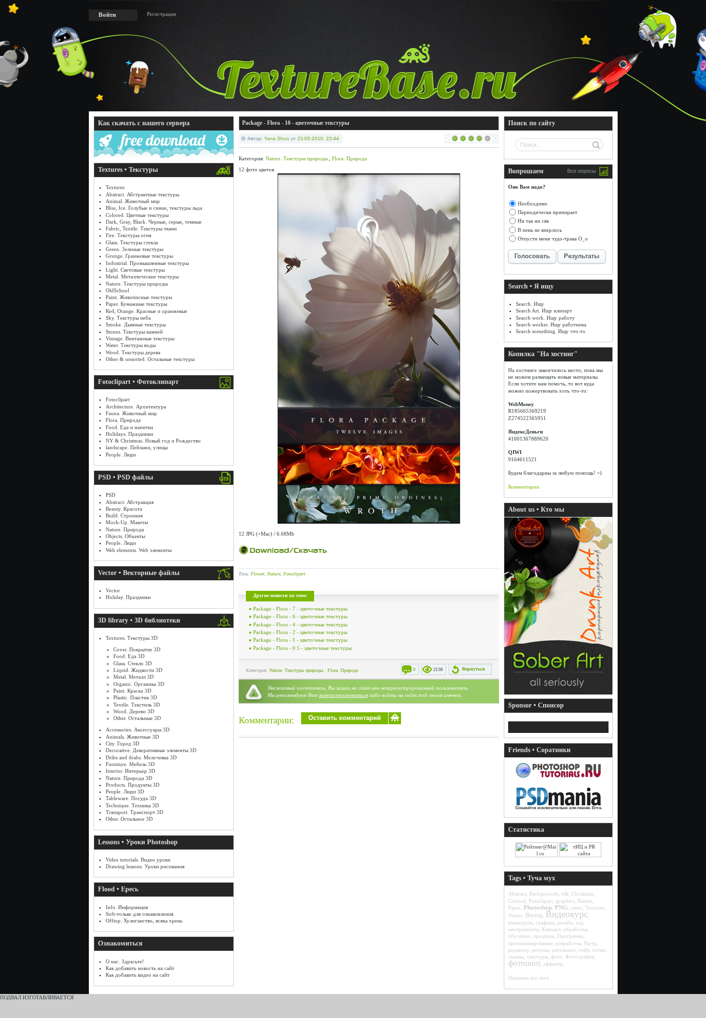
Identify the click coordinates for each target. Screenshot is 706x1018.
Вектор (534, 915)
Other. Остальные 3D (137, 718)
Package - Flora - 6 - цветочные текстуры (300, 616)
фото (556, 956)
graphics (565, 901)
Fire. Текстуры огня (128, 235)
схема (599, 950)
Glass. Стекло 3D (132, 663)
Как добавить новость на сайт (140, 968)
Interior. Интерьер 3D (130, 771)
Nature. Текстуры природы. (297, 158)
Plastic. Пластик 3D (135, 697)
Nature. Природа (125, 529)
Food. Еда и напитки (129, 427)
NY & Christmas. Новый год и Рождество (153, 440)
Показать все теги (528, 978)
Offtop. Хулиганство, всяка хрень (144, 920)
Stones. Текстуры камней (134, 332)
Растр (590, 943)
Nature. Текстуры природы (137, 284)
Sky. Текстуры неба (128, 318)
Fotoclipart (118, 399)
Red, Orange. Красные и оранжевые (146, 311)
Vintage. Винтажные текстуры (140, 338)
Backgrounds (544, 894)
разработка (568, 943)
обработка (575, 929)
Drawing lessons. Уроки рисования (145, 866)
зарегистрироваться (343, 695)
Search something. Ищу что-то (550, 331)
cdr (565, 893)
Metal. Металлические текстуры (142, 276)
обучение (519, 936)
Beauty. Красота (124, 509)
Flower (257, 573)
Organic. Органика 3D (138, 684)
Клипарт (551, 929)
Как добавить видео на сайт (138, 975)
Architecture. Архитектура (136, 406)
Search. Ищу (530, 304)
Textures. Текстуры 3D (132, 638)
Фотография (579, 956)
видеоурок (520, 922)
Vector (113, 590)
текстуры (537, 956)
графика (545, 922)
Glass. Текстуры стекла (132, 242)
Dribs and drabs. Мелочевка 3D (141, 757)
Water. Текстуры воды (131, 345)
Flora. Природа (123, 420)
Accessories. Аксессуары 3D (138, 729)
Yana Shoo (276, 138)
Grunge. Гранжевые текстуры (139, 256)
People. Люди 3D (125, 791)
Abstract (517, 894)
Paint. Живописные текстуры (139, 297)
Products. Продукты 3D (132, 785)
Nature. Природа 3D (129, 778)
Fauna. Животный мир (131, 413)
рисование (564, 950)
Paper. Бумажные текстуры (136, 304)
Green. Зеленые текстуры (134, 249)
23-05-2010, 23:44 (318, 138)
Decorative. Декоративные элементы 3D (151, 750)
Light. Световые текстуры (135, 270)
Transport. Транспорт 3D (134, 812)
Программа (570, 936)
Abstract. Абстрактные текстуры (142, 194)
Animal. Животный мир (133, 201)
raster (577, 907)
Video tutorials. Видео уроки (138, 859)
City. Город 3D (122, 743)
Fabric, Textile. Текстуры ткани (141, 228)
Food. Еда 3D (129, 656)
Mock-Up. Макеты (127, 522)
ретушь (540, 950)
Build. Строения (124, 515)
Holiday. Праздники (128, 597)
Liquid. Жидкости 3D (137, 670)
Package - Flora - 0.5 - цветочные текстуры (302, 648)
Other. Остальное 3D (129, 819)
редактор (518, 950)
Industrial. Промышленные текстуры (147, 263)
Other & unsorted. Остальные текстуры (150, 359)
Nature (273, 573)
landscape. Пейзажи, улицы (137, 447)
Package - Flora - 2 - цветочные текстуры (300, 632)
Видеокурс (567, 914)
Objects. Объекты (125, 536)
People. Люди (121, 454)
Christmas (582, 894)
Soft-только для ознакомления (139, 914)
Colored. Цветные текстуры (137, 215)
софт (584, 950)
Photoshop (537, 907)
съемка (516, 956)
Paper (514, 907)
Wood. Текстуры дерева (133, 352)
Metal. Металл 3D (133, 677)
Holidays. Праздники (129, 434)
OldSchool (117, 290)
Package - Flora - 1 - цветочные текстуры (300, 640)
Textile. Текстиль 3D (136, 704)
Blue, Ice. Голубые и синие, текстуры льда (154, 208)
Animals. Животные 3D (132, 737)
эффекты (553, 964)
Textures (115, 187)
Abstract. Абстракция (130, 502)
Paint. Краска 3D (132, 691)
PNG (561, 907)
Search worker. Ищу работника (551, 324)
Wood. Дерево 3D (133, 711)
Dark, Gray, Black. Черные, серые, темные (154, 222)
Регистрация (161, 14)
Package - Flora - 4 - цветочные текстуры (300, 624)
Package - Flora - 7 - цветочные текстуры (300, 608)
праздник (543, 936)
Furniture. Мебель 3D (130, 764)
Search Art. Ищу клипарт (544, 310)
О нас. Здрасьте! (125, 961)
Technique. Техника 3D (132, 805)
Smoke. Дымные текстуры (136, 324)
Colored (517, 901)
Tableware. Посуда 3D (131, 798)
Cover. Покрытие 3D (136, 649)
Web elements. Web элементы (138, 550)
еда (580, 922)
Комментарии (523, 487)
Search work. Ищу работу (545, 318)
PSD (110, 495)
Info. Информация (127, 907)
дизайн (565, 922)
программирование (530, 943)
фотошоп (524, 963)
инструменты (523, 929)
